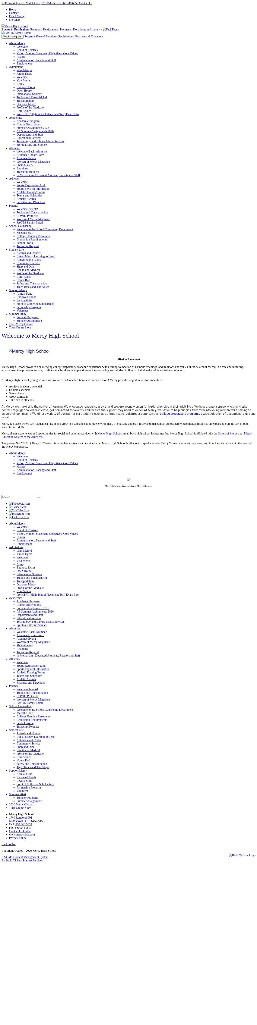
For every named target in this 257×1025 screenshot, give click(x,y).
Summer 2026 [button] (17, 313)
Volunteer (22, 310)
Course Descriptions (29, 124)
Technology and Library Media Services (40, 141)
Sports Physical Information (33, 188)
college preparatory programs (179, 413)
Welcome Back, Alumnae (32, 151)
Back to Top (9, 844)
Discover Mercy (26, 104)
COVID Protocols (27, 215)
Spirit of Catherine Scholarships (35, 303)
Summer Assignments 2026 (33, 127)
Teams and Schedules (29, 195)
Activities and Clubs (29, 259)
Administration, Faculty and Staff (36, 60)
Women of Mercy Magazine (33, 161)
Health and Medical (28, 269)
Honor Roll (23, 280)
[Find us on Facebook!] (19, 503)
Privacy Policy (17, 837)
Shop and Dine (25, 266)
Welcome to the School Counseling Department (45, 229)
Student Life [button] (16, 249)
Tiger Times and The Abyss (33, 286)
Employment (24, 63)
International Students (29, 94)
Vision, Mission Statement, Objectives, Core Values (47, 53)
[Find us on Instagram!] (19, 513)
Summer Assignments (29, 320)
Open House (24, 90)
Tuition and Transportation (32, 212)
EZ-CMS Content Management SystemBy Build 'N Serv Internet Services (25, 858)
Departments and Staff (30, 134)
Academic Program (28, 121)
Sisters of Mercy (227, 433)
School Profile (25, 242)
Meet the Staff (25, 232)
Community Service (28, 263)
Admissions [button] (16, 66)
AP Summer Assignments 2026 (35, 131)
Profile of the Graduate (30, 107)
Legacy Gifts (24, 300)
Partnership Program (29, 307)
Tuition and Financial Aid (32, 97)
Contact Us (85, 3)
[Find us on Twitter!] (18, 507)
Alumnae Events (26, 158)
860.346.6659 (70, 3)
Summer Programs (28, 317)
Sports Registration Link (31, 185)
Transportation (25, 100)
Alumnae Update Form (30, 154)
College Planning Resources (33, 236)
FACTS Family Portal (30, 222)
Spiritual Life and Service (32, 144)
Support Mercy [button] (18, 290)
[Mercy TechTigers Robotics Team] (111, 29)
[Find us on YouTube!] (19, 510)
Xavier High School (109, 433)
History (21, 56)
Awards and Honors (28, 253)
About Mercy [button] (17, 43)
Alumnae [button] (14, 148)
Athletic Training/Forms (31, 192)
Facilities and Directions (31, 202)
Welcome (22, 46)
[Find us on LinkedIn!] (19, 517)
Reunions (22, 168)
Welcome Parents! (27, 209)
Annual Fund (24, 293)
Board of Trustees (27, 50)
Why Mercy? (24, 70)
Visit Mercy (23, 80)
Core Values (24, 110)
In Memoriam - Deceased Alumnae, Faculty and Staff (48, 175)
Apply (20, 83)
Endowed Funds (26, 297)
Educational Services (29, 137)
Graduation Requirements (32, 239)
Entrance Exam (26, 87)
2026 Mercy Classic (21, 324)
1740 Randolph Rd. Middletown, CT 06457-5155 (32, 3)
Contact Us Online (20, 831)
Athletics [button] (14, 178)
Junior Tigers (24, 73)
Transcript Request (28, 171)
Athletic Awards (26, 198)
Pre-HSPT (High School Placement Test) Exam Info (48, 114)
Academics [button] (15, 117)
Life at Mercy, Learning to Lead (36, 256)
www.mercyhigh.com (22, 834)
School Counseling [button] (20, 225)
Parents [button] (13, 205)
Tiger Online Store (20, 327)
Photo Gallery (25, 165)
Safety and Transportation (32, 283)
